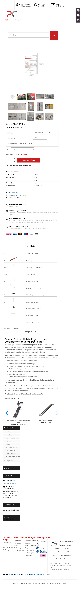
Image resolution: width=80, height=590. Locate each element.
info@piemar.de (10, 483)
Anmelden (17, 543)
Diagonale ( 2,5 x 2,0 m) (33, 288)
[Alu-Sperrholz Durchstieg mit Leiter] (18, 409)
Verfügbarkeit (10, 186)
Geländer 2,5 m (31, 275)
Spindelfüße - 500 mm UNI (34, 268)
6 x (5, 268)
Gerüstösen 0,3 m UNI (32, 322)
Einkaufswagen (19, 550)
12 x (5, 261)
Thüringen (47, 574)
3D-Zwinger (6, 550)
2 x (5, 308)
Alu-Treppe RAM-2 (46, 420)
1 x (5, 295)
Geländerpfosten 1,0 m (33, 302)
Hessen (33, 574)
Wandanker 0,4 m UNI (32, 315)
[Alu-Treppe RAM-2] (46, 409)
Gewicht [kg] (10, 183)
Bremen (18, 574)
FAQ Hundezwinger (29, 549)
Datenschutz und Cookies (30, 542)
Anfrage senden (13, 192)
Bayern (11, 574)
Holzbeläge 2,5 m (31, 261)
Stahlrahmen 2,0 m (32, 253)
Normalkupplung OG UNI (33, 308)
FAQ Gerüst (28, 555)
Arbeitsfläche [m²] (11, 174)
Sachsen (40, 574)
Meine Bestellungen (18, 547)
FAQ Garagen (29, 553)
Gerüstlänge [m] (11, 177)
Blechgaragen (7, 545)
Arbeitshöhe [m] (11, 180)
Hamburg (25, 574)
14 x (5, 275)
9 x (5, 253)
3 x (5, 288)
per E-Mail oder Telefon (39, 228)
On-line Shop (7, 543)
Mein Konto (17, 541)
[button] (7, 413)
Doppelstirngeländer (32, 281)
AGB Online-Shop (30, 545)
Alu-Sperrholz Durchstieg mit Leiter (18, 421)
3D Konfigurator (8, 547)
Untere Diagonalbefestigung (35, 295)
